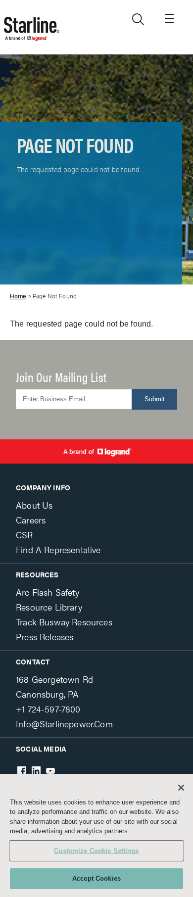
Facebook (22, 771)
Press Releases (44, 636)
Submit (155, 399)
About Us (34, 505)
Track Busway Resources (64, 621)
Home (18, 296)
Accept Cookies (96, 878)
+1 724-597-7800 (48, 709)
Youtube (50, 771)
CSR (24, 534)
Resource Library (49, 607)
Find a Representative (58, 549)
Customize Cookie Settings (96, 850)
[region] (96, 835)
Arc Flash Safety (47, 592)
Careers (31, 520)
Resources (37, 574)
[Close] (181, 788)
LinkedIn (36, 771)
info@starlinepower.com (64, 723)
